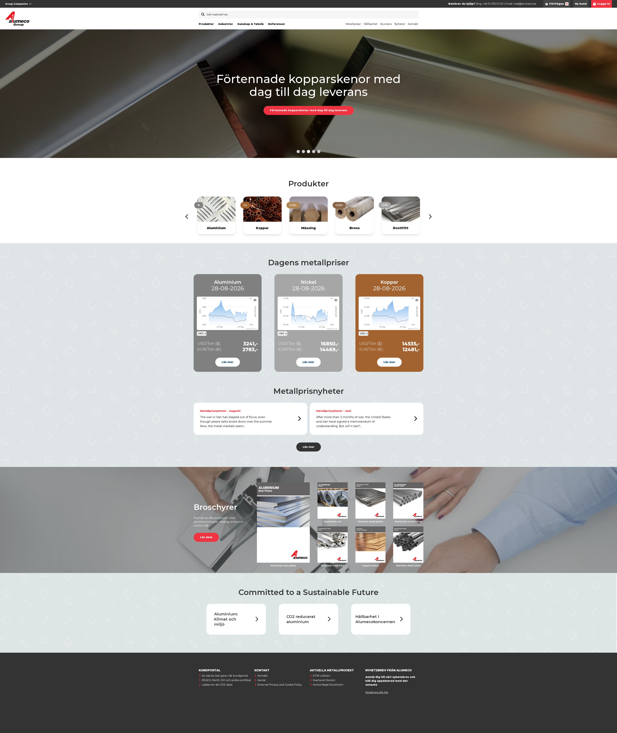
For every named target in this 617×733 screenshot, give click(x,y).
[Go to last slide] (187, 216)
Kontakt (413, 24)
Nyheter (399, 24)
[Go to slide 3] (308, 151)
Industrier (225, 24)
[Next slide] (430, 216)
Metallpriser (353, 24)
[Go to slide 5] (318, 151)
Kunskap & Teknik (250, 24)
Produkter (206, 24)
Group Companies (16, 3)
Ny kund (581, 3)
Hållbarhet (371, 24)
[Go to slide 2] (303, 151)
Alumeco (386, 24)
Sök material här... (218, 14)
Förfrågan (558, 3)
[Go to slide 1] (298, 151)
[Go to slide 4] (313, 151)
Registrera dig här (376, 692)
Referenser (276, 24)
